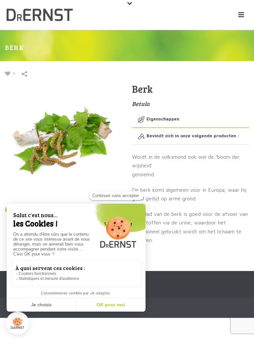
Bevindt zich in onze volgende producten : (193, 135)
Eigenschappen (163, 118)
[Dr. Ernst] (40, 15)
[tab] (190, 119)
